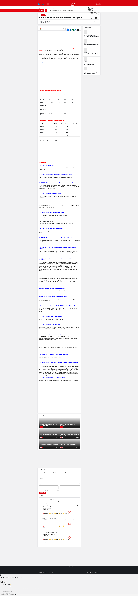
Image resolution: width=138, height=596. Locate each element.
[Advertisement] (59, 39)
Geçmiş (5, 582)
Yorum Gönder (42, 492)
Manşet (41, 437)
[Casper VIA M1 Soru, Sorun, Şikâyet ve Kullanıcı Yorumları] (91, 51)
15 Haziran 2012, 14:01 (50, 499)
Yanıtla (43, 527)
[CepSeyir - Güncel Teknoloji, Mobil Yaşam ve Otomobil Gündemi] (42, 4)
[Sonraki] (46, 10)
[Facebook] (67, 566)
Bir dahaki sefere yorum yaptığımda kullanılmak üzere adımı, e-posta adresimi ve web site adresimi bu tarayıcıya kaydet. (58, 490)
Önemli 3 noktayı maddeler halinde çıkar (43, 588)
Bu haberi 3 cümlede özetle (28, 588)
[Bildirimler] (99, 4)
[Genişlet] (1, 581)
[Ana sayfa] (39, 8)
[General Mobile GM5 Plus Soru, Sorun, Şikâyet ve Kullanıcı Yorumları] (91, 42)
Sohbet (1, 582)
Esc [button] (16, 594)
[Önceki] (45, 10)
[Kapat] (9, 575)
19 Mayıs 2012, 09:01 (52, 518)
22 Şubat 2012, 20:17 (49, 531)
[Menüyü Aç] (48, 4)
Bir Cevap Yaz (43, 469)
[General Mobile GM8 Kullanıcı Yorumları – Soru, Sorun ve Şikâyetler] (91, 61)
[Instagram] (72, 566)
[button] (97, 4)
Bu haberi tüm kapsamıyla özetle (7, 588)
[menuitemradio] (94, 13)
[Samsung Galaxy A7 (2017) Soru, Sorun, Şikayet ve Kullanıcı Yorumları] (91, 70)
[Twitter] (69, 566)
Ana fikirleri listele (18, 588)
